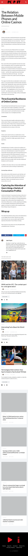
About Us (22, 545)
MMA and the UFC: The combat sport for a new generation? (14, 285)
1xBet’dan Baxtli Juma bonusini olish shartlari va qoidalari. (13, 520)
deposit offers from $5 (6, 180)
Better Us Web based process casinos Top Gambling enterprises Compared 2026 (13, 418)
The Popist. (15, 550)
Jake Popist (9, 240)
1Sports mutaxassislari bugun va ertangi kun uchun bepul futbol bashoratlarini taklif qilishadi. (14, 487)
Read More (5, 296)
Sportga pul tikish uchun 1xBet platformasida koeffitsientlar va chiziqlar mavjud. (14, 452)
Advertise (19, 547)
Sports (2, 281)
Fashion (4, 413)
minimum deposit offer (20, 89)
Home (4, 545)
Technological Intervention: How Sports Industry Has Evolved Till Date (13, 371)
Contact (15, 545)
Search (9, 545)
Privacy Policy (11, 547)
